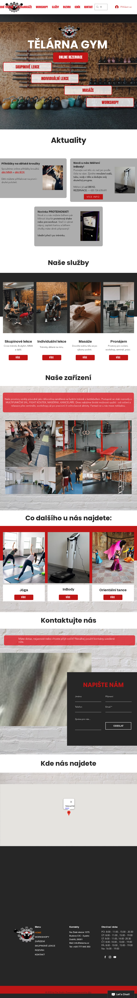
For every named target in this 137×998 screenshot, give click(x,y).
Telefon (78, 707)
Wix (89, 992)
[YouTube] (114, 957)
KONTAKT (40, 954)
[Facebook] (105, 957)
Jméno (78, 696)
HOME (38, 932)
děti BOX (19, 172)
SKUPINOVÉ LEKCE (43, 945)
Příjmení (109, 696)
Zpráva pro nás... (83, 719)
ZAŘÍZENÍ (40, 941)
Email (108, 707)
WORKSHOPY (42, 937)
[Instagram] (110, 957)
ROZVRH (39, 950)
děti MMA (6, 172)
